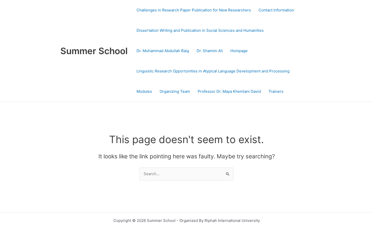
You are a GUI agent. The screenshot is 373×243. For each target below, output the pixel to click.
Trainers (275, 91)
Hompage (239, 50)
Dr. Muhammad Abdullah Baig (163, 50)
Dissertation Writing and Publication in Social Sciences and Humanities (200, 30)
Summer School (94, 50)
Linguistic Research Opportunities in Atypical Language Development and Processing (213, 71)
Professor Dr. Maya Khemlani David (229, 91)
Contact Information (276, 10)
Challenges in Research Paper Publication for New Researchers (194, 10)
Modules (144, 91)
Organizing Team (175, 91)
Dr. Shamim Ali (210, 50)
